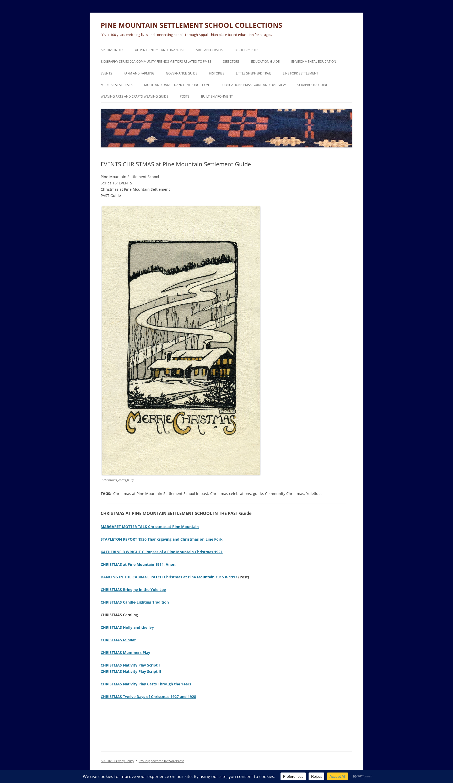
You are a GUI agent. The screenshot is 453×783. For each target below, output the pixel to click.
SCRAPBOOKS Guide (312, 85)
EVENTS (106, 73)
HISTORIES (216, 73)
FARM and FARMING (139, 73)
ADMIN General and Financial (159, 50)
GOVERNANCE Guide (181, 73)
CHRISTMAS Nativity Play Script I (130, 665)
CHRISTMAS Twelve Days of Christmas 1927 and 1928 (148, 696)
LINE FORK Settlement (300, 73)
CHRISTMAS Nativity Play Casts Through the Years (146, 683)
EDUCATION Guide (265, 61)
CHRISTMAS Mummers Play (125, 652)
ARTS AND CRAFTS (209, 50)
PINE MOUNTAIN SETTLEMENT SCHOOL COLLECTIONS (191, 25)
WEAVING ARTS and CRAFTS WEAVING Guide (134, 96)
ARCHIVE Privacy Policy (117, 761)
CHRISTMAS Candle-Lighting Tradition (135, 602)
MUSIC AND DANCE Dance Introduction (176, 85)
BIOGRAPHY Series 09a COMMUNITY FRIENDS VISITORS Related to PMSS (156, 61)
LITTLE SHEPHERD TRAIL (253, 73)
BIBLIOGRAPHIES (247, 50)
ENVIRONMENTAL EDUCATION (313, 61)
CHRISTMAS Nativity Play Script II (131, 671)
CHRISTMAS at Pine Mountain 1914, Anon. (138, 564)
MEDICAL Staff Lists (117, 85)
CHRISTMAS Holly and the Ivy (127, 627)
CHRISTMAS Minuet (118, 639)
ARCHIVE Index (112, 50)
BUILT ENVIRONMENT (217, 96)
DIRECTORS (231, 61)
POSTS (185, 96)
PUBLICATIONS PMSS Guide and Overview (253, 85)
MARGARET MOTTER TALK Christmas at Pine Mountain (150, 526)
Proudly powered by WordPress (161, 761)
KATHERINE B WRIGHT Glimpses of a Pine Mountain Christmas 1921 (162, 551)
